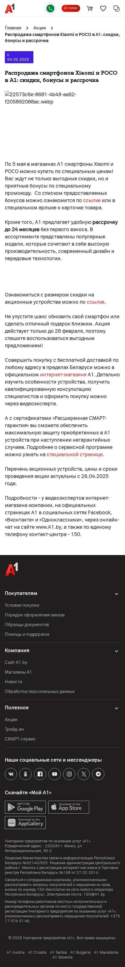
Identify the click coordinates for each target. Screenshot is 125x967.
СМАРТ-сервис (20, 739)
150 (40, 889)
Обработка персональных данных (40, 691)
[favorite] (103, 8)
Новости (13, 681)
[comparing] (116, 8)
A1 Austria (16, 952)
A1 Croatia (37, 952)
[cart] (89, 8)
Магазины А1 (18, 672)
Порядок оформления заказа (35, 615)
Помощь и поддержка (27, 634)
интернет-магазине (63, 374)
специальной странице (75, 454)
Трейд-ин (14, 729)
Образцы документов (27, 624)
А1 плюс (71, 8)
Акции (11, 719)
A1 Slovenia (62, 957)
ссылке (92, 200)
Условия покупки (22, 605)
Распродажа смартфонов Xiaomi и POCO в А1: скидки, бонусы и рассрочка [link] (62, 37)
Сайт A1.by (16, 662)
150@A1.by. (94, 894)
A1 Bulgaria (80, 952)
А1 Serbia (58, 952)
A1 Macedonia (106, 952)
